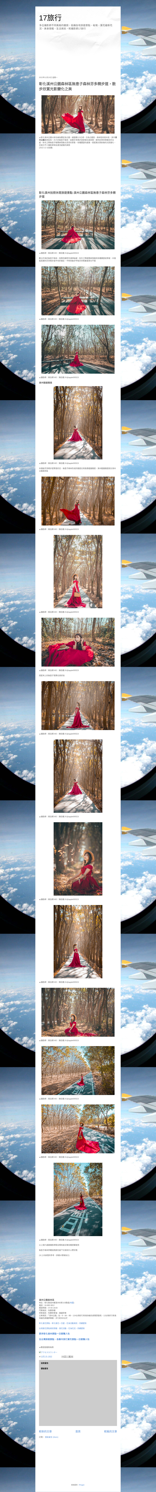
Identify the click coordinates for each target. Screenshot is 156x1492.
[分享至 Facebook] (69, 1356)
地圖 (72, 1303)
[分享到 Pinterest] (72, 1356)
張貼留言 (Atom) (51, 1437)
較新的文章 (45, 1431)
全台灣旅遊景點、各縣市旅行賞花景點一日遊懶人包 (64, 1339)
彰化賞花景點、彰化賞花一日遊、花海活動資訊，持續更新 (63, 1323)
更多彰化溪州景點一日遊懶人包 (54, 1333)
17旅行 (50, 18)
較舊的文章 (110, 1431)
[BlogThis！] (65, 1356)
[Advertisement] (78, 52)
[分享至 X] (67, 1356)
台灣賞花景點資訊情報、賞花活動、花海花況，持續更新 (62, 1328)
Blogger (81, 1485)
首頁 (78, 1431)
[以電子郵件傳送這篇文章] (63, 1356)
